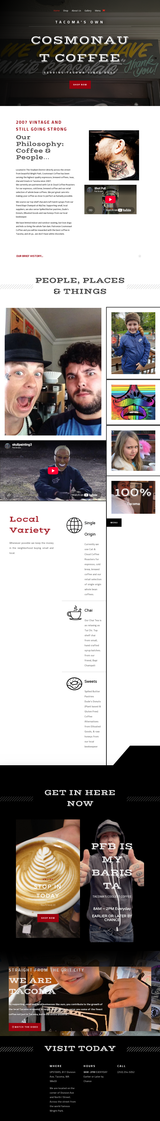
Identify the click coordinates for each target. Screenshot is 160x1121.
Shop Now (48, 918)
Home (56, 11)
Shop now (80, 85)
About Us (76, 11)
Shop (65, 11)
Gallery (88, 11)
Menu (98, 11)
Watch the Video (26, 1027)
